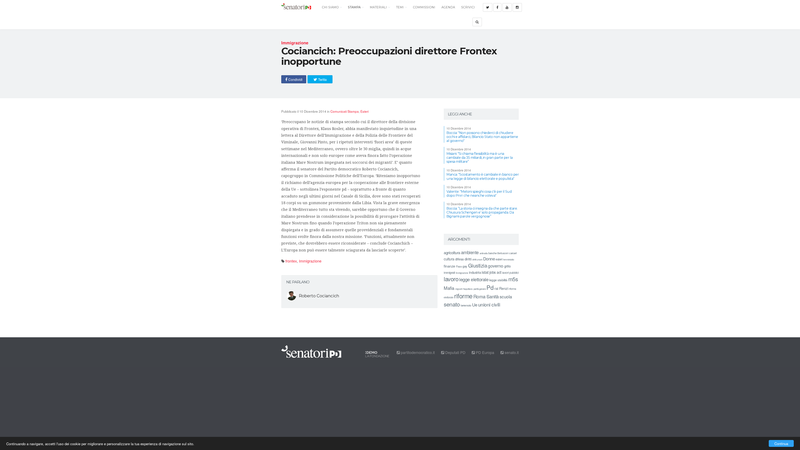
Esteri (364, 111)
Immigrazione (310, 261)
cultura (449, 258)
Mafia (449, 288)
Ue (474, 304)
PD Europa (484, 352)
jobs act (495, 272)
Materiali (379, 7)
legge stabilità (498, 280)
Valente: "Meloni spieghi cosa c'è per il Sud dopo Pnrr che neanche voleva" (479, 194)
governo (495, 265)
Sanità (492, 296)
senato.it (511, 352)
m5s (513, 279)
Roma (479, 296)
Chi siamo (331, 7)
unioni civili (489, 304)
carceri (513, 253)
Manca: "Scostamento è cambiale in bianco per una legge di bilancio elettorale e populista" (482, 176)
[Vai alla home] (296, 7)
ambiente (470, 252)
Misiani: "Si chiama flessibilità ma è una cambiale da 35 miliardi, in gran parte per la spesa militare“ (479, 158)
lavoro (451, 279)
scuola (506, 296)
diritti (468, 258)
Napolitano (468, 288)
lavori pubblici (510, 272)
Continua (781, 443)
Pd (490, 287)
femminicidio (508, 259)
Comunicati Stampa (344, 111)
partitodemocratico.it (417, 352)
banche (492, 253)
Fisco (459, 266)
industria (475, 272)
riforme (463, 295)
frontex (291, 261)
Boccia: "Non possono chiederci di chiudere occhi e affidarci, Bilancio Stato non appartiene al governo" (482, 137)
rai (496, 288)
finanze (449, 266)
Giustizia (477, 265)
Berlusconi (502, 253)
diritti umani (477, 259)
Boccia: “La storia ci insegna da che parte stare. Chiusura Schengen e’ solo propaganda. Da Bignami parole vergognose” (482, 212)
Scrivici (468, 7)
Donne (489, 259)
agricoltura (452, 252)
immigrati (449, 272)
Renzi (503, 288)
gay (464, 266)
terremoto (466, 305)
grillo (507, 266)
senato (452, 304)
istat (485, 272)
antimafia (484, 253)
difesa (459, 258)
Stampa (354, 7)
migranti (458, 288)
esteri (499, 259)
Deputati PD (454, 352)
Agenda (448, 7)
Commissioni (424, 7)
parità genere (480, 288)
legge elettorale (473, 279)
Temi (400, 7)
